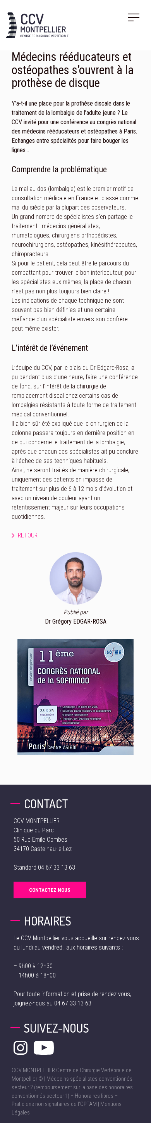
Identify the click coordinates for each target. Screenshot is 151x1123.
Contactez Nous (49, 890)
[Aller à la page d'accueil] (37, 25)
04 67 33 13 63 (56, 867)
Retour (28, 535)
